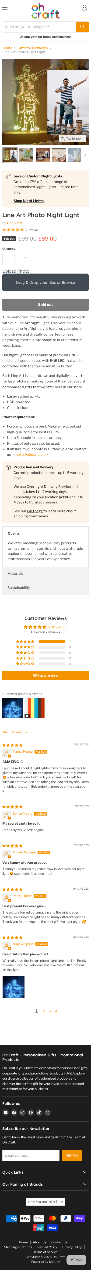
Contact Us (59, 1242)
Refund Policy (47, 1247)
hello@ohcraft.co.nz (32, 455)
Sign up (72, 1155)
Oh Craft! (14, 223)
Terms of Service (45, 1252)
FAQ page (35, 511)
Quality (14, 533)
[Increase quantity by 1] (43, 259)
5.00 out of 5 (57, 627)
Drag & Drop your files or (45, 282)
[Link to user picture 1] (13, 987)
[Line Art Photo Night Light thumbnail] (10, 155)
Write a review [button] (45, 675)
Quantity (8, 249)
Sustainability (18, 588)
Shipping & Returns (18, 1247)
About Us (39, 1242)
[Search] (82, 27)
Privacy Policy (72, 1247)
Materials (15, 573)
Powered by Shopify (45, 1261)
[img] (12, 745)
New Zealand (43, 1202)
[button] (25, 641)
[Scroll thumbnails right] (84, 155)
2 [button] (44, 1011)
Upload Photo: (16, 271)
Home (7, 48)
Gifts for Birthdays (33, 48)
